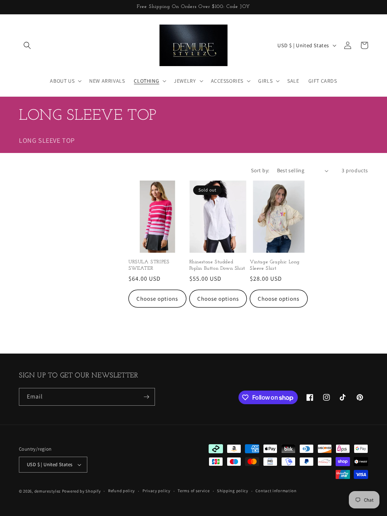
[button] (27, 45)
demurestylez (47, 491)
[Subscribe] (146, 397)
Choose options (157, 298)
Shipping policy (232, 490)
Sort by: (260, 170)
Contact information (275, 490)
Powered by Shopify (81, 491)
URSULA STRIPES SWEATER (148, 265)
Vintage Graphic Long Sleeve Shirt (275, 265)
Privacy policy (156, 490)
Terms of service (193, 490)
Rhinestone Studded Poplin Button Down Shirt (217, 265)
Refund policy (121, 490)
